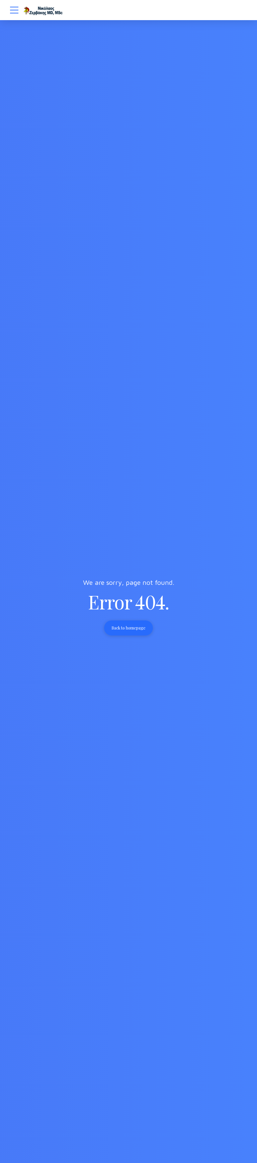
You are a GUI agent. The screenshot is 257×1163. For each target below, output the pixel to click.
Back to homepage (128, 627)
